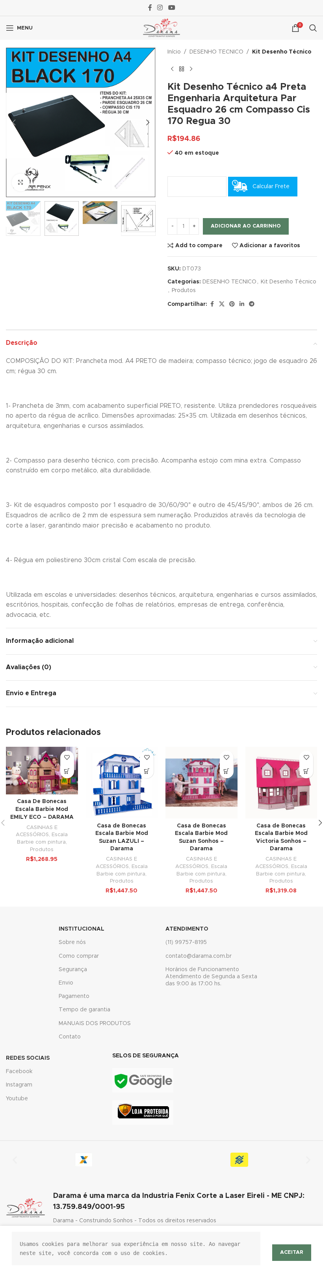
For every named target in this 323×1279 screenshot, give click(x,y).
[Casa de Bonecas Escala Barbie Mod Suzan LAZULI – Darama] (122, 783)
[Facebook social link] (150, 8)
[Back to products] (181, 69)
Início (174, 52)
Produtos (184, 290)
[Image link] (142, 1080)
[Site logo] (161, 28)
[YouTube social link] (171, 8)
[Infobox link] (161, 1207)
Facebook (19, 1071)
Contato (70, 1037)
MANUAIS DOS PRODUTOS (95, 1023)
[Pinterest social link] (232, 304)
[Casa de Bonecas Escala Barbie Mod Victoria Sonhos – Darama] (281, 783)
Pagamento (74, 996)
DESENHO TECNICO (216, 52)
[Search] (313, 28)
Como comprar (79, 956)
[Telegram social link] (252, 304)
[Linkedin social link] (242, 304)
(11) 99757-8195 (186, 942)
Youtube (17, 1098)
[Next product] (191, 69)
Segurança (73, 969)
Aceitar (291, 1252)
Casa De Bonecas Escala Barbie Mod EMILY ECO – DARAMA (42, 809)
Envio (66, 983)
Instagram (19, 1085)
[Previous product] (172, 69)
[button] (14, 122)
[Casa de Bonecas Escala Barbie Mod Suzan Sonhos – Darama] (201, 783)
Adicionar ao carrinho (246, 226)
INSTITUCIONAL (81, 929)
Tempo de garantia (84, 1009)
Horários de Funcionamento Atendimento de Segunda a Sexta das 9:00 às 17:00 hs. (211, 977)
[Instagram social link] (160, 8)
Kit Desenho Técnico (281, 52)
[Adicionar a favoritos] (67, 757)
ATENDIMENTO (186, 929)
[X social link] (222, 304)
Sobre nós (72, 942)
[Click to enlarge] (21, 182)
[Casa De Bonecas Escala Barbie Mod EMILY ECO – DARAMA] (42, 770)
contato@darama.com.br (198, 956)
